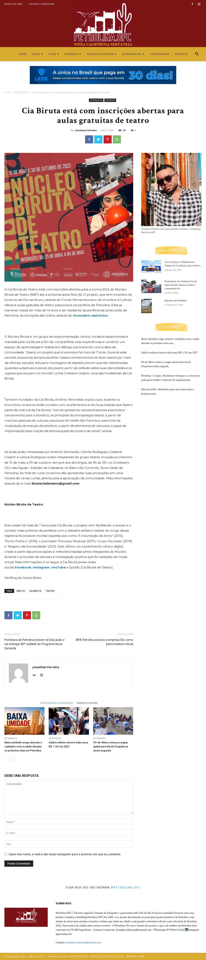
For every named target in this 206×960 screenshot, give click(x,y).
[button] (197, 54)
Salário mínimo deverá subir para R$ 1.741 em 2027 (169, 352)
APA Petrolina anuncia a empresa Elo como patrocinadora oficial (104, 642)
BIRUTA (21, 590)
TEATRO (50, 590)
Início (7, 92)
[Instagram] (199, 4)
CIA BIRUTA (35, 590)
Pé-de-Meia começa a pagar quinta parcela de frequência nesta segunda (110, 746)
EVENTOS (110, 100)
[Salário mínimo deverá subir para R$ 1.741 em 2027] (69, 721)
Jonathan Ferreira (86, 130)
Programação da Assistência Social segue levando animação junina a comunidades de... (181, 285)
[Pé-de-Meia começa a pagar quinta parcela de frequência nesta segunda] (113, 721)
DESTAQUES (21, 92)
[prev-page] (6, 758)
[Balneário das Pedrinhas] (146, 306)
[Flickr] (35, 675)
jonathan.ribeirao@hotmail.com (83, 942)
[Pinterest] (108, 139)
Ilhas (52, 54)
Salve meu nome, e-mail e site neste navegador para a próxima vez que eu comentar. (65, 854)
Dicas (36, 54)
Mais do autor (87, 702)
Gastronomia (159, 54)
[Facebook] (192, 4)
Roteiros (71, 54)
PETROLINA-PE (131, 54)
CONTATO (181, 54)
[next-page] (13, 758)
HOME (22, 54)
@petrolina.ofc (126, 887)
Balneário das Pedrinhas (176, 300)
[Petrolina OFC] (103, 23)
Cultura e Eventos (100, 54)
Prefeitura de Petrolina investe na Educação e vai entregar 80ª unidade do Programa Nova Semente (34, 644)
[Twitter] (98, 139)
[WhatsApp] (117, 139)
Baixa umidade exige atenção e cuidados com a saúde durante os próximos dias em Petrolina (23, 746)
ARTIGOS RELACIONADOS (56, 702)
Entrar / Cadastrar (42, 4)
